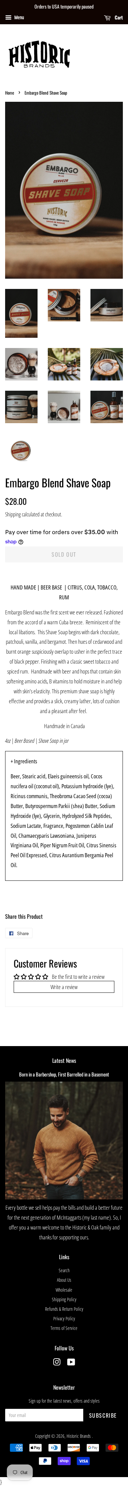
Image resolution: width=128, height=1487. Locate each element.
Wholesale (64, 1290)
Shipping (13, 514)
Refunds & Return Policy (64, 1309)
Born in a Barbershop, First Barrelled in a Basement (64, 1074)
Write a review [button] (64, 987)
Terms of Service (64, 1328)
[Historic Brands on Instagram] (56, 1363)
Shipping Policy (64, 1299)
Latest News (64, 1060)
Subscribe (103, 1415)
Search (64, 1270)
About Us (64, 1280)
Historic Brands (79, 1436)
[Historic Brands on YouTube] (71, 1363)
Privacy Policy (64, 1318)
